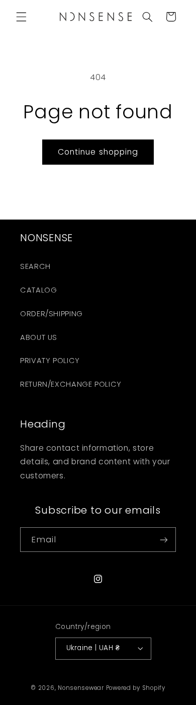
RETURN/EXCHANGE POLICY (71, 384)
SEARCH (35, 266)
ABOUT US (38, 337)
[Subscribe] (163, 539)
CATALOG (38, 290)
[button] (21, 16)
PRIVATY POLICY (50, 361)
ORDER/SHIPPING (51, 314)
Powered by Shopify (135, 688)
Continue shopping (98, 152)
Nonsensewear (81, 688)
